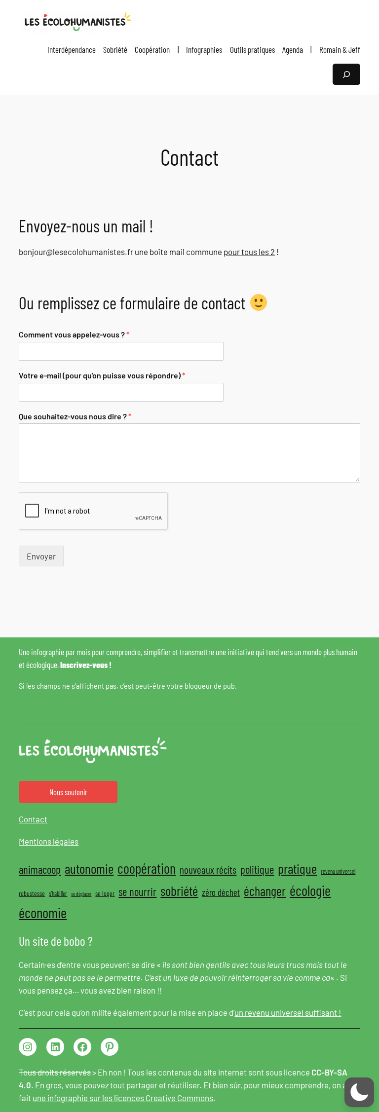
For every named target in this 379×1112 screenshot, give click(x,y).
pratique (297, 868)
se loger (104, 893)
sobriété (179, 890)
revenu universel (338, 871)
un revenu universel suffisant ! (287, 1012)
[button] (359, 1092)
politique (257, 869)
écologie (310, 890)
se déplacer (81, 893)
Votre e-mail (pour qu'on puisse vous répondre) (102, 375)
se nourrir (137, 891)
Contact (33, 819)
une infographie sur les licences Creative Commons (123, 1098)
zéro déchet (221, 892)
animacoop (40, 869)
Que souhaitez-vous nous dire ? (75, 416)
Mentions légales (48, 841)
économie (43, 912)
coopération (146, 868)
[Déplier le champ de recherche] (346, 74)
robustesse (32, 893)
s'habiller (58, 893)
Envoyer (41, 556)
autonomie (89, 868)
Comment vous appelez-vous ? (74, 334)
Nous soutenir (68, 792)
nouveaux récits (208, 869)
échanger (265, 890)
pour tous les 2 (249, 252)
